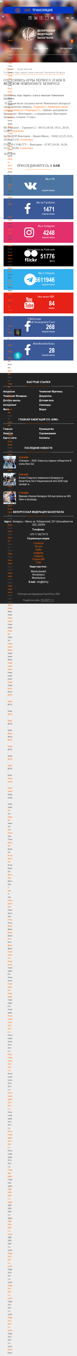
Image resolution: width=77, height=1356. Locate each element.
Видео (42, 409)
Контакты (11, 108)
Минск (10, 351)
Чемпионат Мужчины (50, 391)
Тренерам (11, 294)
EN (72, 18)
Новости (11, 460)
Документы (12, 127)
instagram (58, 18)
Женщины (11, 733)
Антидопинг (66, 48)
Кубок (10, 499)
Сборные (11, 486)
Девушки (11, 926)
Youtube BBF (38, 559)
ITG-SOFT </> (47, 600)
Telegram (38, 555)
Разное (10, 531)
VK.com (38, 546)
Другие (10, 945)
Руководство (46, 428)
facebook (41, 18)
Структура (12, 63)
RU (67, 18)
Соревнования (47, 433)
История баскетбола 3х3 (12, 858)
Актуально (17, 48)
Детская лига (41, 48)
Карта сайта (9, 437)
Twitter (38, 549)
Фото (9, 939)
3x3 (9, 810)
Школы (10, 345)
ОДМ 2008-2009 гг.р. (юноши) (11, 1227)
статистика (17, 130)
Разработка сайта (31, 600)
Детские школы (11, 400)
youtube (52, 18)
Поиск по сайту (30, 18)
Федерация (12, 480)
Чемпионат (12, 493)
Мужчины (11, 688)
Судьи (10, 454)
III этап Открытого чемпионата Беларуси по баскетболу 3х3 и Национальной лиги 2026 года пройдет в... (43, 481)
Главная (11, 24)
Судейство (12, 435)
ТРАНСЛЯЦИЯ (39, 10)
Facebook (39, 543)
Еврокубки (12, 525)
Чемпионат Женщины (15, 395)
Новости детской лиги (11, 903)
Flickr (38, 562)
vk (35, 18)
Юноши (10, 920)
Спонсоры (45, 404)
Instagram (38, 552)
